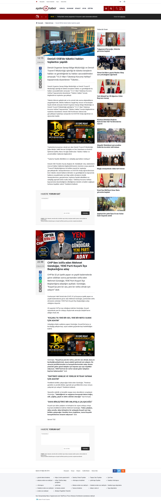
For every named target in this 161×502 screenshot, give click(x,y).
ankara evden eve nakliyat (44, 480)
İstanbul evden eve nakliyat (98, 485)
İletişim (78, 471)
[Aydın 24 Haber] (46, 8)
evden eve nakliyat (42, 491)
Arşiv (57, 1)
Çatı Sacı (110, 477)
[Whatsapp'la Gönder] (40, 77)
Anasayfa (66, 471)
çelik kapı (58, 485)
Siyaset (78, 8)
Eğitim (90, 8)
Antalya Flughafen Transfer (63, 491)
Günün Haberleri (50, 1)
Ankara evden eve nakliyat (80, 485)
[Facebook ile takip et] (115, 471)
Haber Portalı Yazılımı (44, 499)
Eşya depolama (112, 488)
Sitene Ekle (63, 1)
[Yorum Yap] (40, 86)
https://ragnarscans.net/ (53, 496)
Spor (84, 8)
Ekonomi (70, 8)
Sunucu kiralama (77, 488)
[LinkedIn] (40, 74)
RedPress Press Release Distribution (72, 496)
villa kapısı (40, 485)
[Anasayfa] (37, 1)
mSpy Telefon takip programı (60, 481)
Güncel (62, 8)
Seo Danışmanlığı (41, 496)
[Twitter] (40, 71)
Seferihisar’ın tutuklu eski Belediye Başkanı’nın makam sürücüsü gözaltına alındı (78, 16)
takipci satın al (94, 488)
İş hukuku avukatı (60, 488)
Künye (72, 471)
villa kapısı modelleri (79, 480)
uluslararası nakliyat (89, 496)
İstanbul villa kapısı (113, 480)
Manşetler (42, 1)
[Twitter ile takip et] (119, 471)
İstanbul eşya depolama (115, 485)
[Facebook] (40, 68)
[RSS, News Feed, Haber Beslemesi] (123, 471)
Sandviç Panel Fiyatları (79, 477)
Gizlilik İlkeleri (86, 471)
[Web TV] (120, 1)
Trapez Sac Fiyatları (96, 477)
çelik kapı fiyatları (95, 480)
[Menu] (106, 8)
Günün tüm (119, 16)
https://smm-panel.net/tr (62, 477)
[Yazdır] (40, 83)
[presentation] (42, 17)
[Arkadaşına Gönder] (40, 80)
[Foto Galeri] (124, 1)
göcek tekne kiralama (43, 477)
